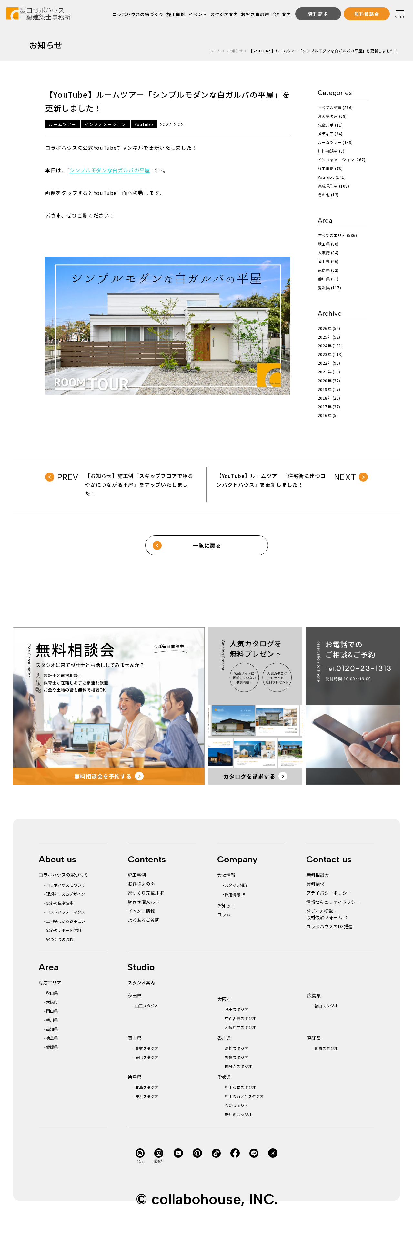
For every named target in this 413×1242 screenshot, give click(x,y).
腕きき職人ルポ (143, 902)
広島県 (314, 995)
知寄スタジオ (326, 1048)
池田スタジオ (236, 1009)
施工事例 (175, 14)
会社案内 (281, 14)
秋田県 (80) (328, 244)
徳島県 (52, 1038)
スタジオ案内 (224, 14)
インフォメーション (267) (341, 159)
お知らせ (235, 50)
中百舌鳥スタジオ (240, 1018)
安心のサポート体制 (63, 930)
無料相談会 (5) (331, 151)
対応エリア (50, 982)
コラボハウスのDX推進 (329, 926)
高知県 (52, 1029)
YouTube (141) (332, 177)
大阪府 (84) (328, 252)
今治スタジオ (236, 1105)
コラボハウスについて (65, 885)
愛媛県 (52, 1047)
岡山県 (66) (328, 261)
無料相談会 (317, 874)
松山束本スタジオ (240, 1087)
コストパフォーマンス (65, 912)
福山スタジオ (326, 1005)
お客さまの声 (255, 14)
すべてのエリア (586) (337, 235)
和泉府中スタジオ (240, 1027)
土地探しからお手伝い (65, 921)
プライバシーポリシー (328, 893)
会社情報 (226, 874)
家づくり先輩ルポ (146, 893)
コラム (224, 914)
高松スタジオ (236, 1048)
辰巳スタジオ (146, 1057)
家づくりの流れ (59, 939)
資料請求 (315, 884)
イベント (197, 14)
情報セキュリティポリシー (333, 902)
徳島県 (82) (328, 270)
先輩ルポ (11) (330, 124)
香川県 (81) (328, 278)
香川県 (52, 1020)
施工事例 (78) (330, 168)
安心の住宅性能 (59, 903)
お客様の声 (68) (332, 116)
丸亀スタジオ (236, 1057)
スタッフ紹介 (236, 885)
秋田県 (52, 992)
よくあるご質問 (143, 920)
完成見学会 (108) (333, 185)
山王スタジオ (146, 1005)
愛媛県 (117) (329, 287)
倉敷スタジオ (146, 1048)
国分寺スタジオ (238, 1066)
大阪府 (52, 1001)
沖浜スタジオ (146, 1096)
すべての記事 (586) (335, 107)
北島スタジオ (146, 1087)
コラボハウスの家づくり (137, 14)
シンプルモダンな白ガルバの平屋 (109, 170)
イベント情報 (141, 911)
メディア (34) (330, 133)
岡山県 (52, 1010)
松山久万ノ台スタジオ (244, 1096)
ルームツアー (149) (335, 142)
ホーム (215, 50)
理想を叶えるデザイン (65, 894)
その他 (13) (328, 194)
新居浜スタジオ (238, 1114)
